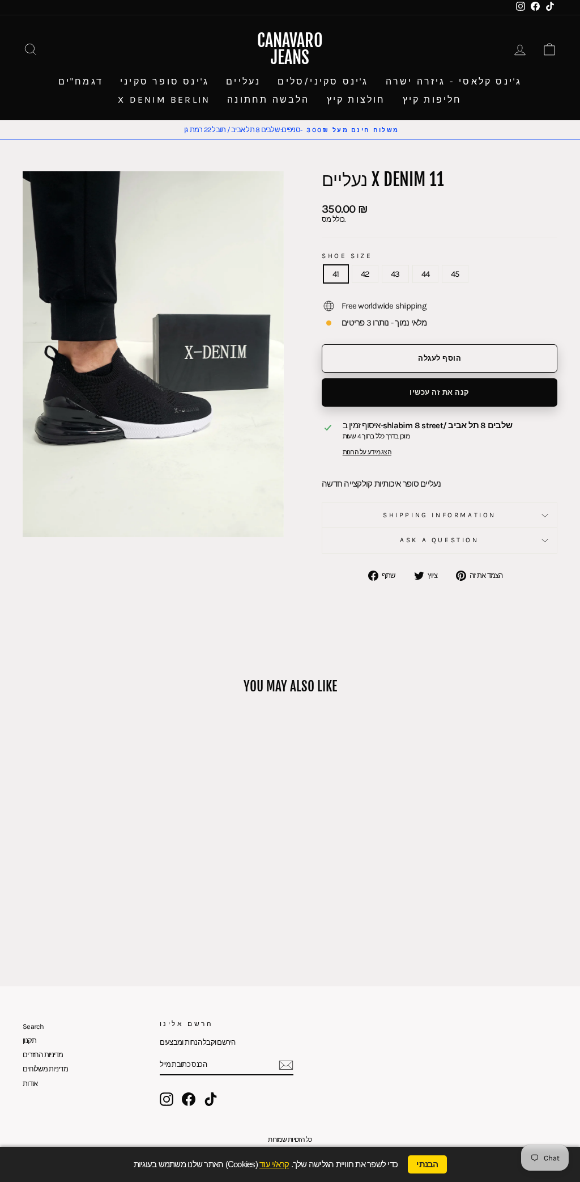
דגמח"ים (80, 81)
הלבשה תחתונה (268, 99)
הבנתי (427, 1164)
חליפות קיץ (432, 99)
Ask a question (439, 540)
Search (33, 1026)
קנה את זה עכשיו (440, 392)
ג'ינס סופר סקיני (164, 81)
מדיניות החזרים (43, 1054)
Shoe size (347, 256)
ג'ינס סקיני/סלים (323, 81)
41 (335, 274)
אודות (30, 1083)
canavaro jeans (290, 49)
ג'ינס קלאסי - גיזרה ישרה (454, 81)
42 (365, 274)
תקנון (29, 1040)
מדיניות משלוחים (45, 1069)
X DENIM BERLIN (164, 99)
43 (395, 274)
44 (425, 274)
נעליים (243, 81)
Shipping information (439, 515)
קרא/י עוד (274, 1164)
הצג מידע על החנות (367, 452)
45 (455, 274)
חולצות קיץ (356, 99)
